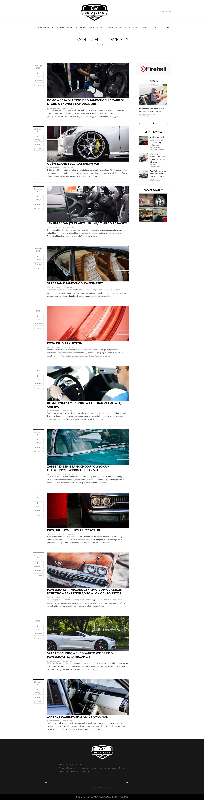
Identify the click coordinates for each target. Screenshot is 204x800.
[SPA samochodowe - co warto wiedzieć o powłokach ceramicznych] (88, 633)
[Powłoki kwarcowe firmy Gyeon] (88, 510)
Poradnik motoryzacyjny (142, 28)
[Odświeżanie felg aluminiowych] (88, 143)
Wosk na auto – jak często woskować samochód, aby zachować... (157, 141)
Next (167, 123)
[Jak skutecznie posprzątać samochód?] (88, 696)
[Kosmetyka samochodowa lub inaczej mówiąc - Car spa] (88, 383)
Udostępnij (38, 76)
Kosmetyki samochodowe (90, 28)
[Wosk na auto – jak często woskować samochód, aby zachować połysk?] (160, 215)
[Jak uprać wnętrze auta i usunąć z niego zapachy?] (88, 203)
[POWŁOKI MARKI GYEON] (88, 323)
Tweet (39, 81)
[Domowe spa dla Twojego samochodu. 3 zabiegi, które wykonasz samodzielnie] (88, 80)
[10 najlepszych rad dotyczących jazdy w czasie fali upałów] (146, 215)
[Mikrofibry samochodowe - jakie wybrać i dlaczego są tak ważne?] (153, 94)
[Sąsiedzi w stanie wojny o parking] (146, 201)
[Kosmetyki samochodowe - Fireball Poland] (153, 68)
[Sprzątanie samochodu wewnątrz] (88, 263)
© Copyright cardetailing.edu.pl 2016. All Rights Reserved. (102, 797)
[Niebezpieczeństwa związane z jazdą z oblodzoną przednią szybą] (160, 201)
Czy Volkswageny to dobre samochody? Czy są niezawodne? (158, 173)
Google (39, 85)
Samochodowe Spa (116, 28)
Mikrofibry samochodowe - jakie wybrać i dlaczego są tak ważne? (151, 110)
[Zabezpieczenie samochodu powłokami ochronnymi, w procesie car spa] (88, 446)
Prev (139, 123)
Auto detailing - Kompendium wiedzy (53, 28)
